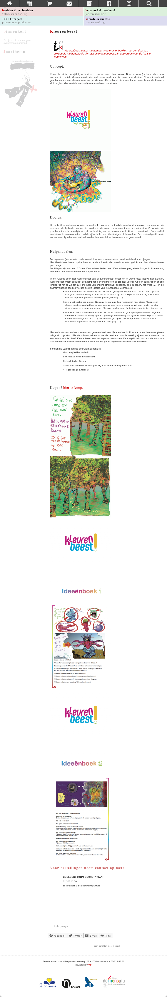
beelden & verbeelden (17, 11)
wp (90, 964)
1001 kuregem (16, 20)
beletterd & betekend (100, 11)
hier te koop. (73, 387)
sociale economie (98, 20)
